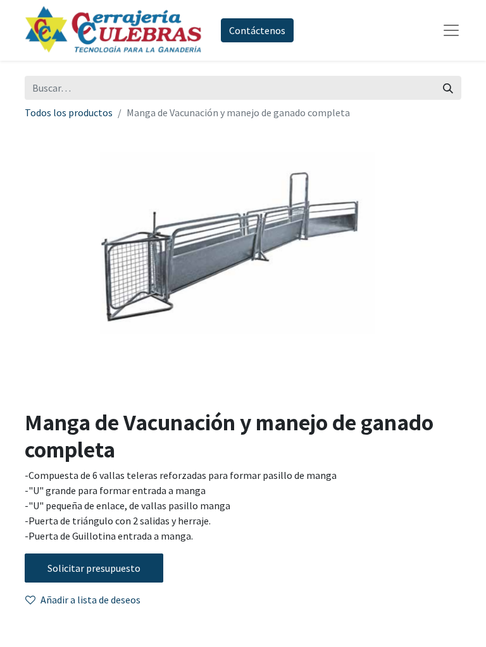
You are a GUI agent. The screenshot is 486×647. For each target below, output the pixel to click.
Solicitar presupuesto (93, 568)
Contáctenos (257, 30)
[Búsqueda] (448, 88)
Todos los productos (69, 112)
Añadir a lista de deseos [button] (90, 599)
